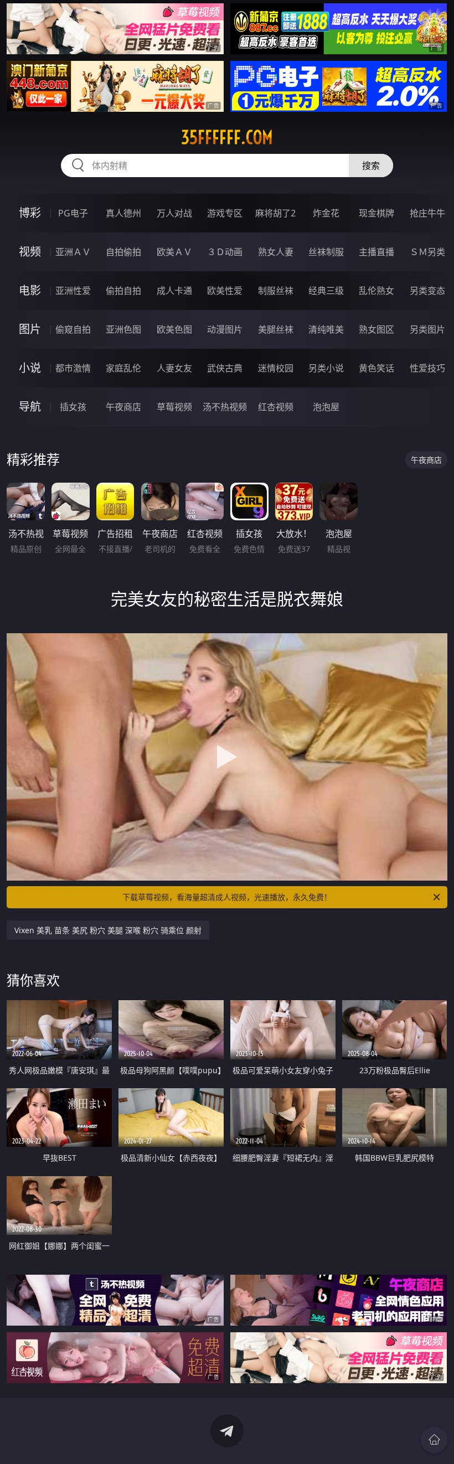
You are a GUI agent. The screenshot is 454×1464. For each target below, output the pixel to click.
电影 (30, 290)
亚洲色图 (123, 329)
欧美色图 (174, 329)
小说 (30, 367)
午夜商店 (123, 407)
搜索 (371, 165)
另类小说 (326, 368)
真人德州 (123, 213)
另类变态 (427, 290)
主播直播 (376, 252)
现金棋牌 (376, 213)
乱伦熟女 (376, 290)
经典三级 (326, 290)
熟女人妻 (275, 252)
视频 (30, 251)
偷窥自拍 (73, 329)
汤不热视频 (225, 407)
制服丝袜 (275, 290)
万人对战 (174, 213)
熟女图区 (376, 329)
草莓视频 (174, 407)
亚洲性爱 (73, 290)
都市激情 (73, 368)
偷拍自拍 (123, 290)
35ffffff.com (227, 137)
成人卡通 (174, 290)
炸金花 (326, 213)
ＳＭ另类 (427, 252)
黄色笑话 (376, 368)
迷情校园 (275, 368)
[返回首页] (434, 1439)
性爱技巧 (427, 368)
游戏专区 (225, 213)
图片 (30, 329)
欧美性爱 (225, 290)
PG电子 (73, 213)
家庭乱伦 (123, 368)
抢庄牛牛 (427, 213)
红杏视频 (275, 407)
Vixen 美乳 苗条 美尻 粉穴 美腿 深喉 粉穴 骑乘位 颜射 (108, 930)
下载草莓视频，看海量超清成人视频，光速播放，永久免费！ (227, 897)
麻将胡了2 (275, 213)
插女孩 (73, 407)
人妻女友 (174, 368)
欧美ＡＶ (174, 252)
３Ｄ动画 (225, 252)
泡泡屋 (326, 407)
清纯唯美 (326, 329)
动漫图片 (225, 329)
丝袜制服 (326, 252)
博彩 (30, 212)
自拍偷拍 (123, 252)
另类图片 (427, 329)
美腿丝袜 (275, 329)
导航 (30, 406)
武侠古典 (225, 368)
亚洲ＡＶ (73, 252)
